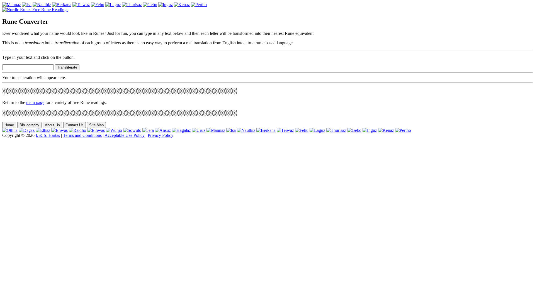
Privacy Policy (160, 135)
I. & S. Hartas (48, 135)
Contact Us (74, 125)
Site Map (96, 125)
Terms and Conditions (82, 135)
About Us (52, 125)
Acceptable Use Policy (124, 135)
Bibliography (29, 125)
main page (35, 102)
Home (9, 125)
